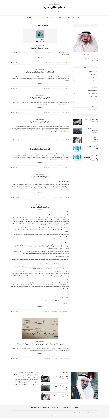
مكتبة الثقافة (18, 384)
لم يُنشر (85, 99)
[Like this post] (18, 62)
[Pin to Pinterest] (13, 62)
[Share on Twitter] (15, 62)
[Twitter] (27, 18)
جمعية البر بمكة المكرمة (40, 48)
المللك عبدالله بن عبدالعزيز (32, 379)
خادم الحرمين (35, 382)
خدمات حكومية (29, 382)
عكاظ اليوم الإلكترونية (85, 96)
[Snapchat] (32, 18)
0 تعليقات (55, 62)
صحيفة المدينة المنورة (85, 80)
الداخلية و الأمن (17, 374)
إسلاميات (26, 372)
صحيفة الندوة (85, 84)
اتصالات (21, 372)
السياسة (36, 376)
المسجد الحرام (35, 377)
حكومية (15, 381)
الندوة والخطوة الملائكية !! (40, 149)
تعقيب (16, 379)
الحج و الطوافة (23, 374)
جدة (18, 381)
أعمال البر (36, 372)
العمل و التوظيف (27, 376)
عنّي (42, 17)
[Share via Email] (11, 62)
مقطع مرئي (85, 106)
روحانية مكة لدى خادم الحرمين (92, 138)
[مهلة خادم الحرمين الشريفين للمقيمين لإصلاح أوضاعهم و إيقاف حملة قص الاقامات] (77, 158)
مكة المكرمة (23, 384)
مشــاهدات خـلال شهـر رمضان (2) (92, 129)
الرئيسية (84, 17)
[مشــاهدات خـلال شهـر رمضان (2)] (77, 131)
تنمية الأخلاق (21, 381)
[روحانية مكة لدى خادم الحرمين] (77, 140)
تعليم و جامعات (35, 381)
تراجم (19, 379)
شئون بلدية (20, 382)
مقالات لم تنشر (67, 17)
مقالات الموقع (58, 17)
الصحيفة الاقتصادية (85, 71)
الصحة (33, 376)
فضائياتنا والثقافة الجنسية (40, 177)
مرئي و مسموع (50, 17)
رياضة (24, 382)
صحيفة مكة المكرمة (85, 93)
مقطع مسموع (85, 109)
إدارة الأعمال (30, 372)
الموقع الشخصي (85, 77)
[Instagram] (29, 18)
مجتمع (28, 384)
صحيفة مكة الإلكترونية (85, 90)
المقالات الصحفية (85, 74)
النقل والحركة (24, 379)
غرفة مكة (36, 384)
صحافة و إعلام (14, 382)
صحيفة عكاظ (85, 87)
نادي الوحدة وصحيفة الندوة (40, 122)
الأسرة (18, 372)
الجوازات (29, 374)
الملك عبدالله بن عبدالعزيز (26, 377)
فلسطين (32, 384)
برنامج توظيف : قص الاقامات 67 (90, 147)
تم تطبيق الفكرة (28, 381)
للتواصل (36, 17)
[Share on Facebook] (16, 62)
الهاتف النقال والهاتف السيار (91, 119)
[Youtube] (30, 18)
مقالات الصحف (77, 17)
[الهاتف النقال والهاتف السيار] (77, 122)
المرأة (22, 376)
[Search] (23, 18)
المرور (19, 376)
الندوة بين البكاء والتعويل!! (40, 98)
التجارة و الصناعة (34, 374)
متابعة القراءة (40, 57)
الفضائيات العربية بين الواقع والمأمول (40, 72)
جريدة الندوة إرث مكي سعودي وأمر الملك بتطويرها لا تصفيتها (40, 344)
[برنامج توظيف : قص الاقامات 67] (77, 149)
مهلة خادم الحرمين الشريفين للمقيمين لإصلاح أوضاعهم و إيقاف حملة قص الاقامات (91, 157)
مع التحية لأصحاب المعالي (40, 207)
